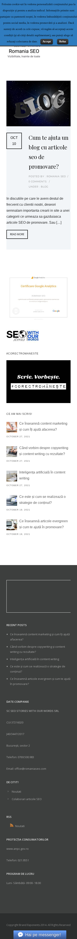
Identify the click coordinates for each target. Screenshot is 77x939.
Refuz (62, 41)
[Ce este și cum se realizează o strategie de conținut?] (11, 500)
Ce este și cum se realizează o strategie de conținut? (42, 499)
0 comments (38, 181)
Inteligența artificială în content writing (42, 475)
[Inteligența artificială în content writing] (11, 476)
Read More (17, 234)
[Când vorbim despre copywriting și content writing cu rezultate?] (11, 451)
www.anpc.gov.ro (17, 849)
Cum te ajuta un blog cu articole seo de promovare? (48, 152)
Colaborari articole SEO (27, 799)
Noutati (16, 791)
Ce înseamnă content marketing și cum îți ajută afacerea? (43, 426)
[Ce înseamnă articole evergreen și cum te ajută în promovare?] (11, 524)
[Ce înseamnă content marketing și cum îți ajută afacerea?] (11, 427)
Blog (44, 186)
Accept (47, 41)
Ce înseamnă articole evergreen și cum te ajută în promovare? (43, 524)
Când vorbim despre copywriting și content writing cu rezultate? (43, 451)
